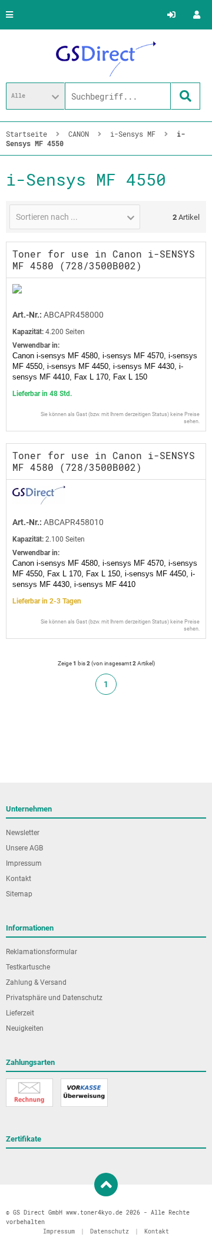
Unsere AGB (24, 848)
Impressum (24, 863)
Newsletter (22, 833)
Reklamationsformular (41, 952)
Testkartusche (28, 967)
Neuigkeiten (25, 1028)
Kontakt (18, 879)
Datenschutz (109, 1231)
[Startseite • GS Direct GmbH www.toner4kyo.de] (106, 59)
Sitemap (19, 894)
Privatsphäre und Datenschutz (54, 998)
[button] (35, 96)
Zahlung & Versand (36, 982)
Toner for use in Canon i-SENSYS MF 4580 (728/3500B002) (103, 260)
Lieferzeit (20, 1013)
